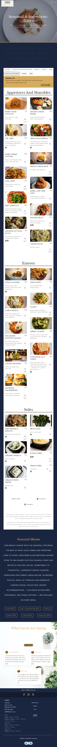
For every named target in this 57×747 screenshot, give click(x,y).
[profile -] (51, 2)
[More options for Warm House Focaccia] (25, 119)
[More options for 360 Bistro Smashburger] (25, 395)
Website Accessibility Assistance (28, 738)
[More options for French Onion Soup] (50, 172)
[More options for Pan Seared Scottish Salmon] (25, 343)
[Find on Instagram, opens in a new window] (28, 695)
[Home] (35, 716)
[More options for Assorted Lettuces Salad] (25, 238)
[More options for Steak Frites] (50, 288)
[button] (16, 110)
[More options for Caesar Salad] (50, 249)
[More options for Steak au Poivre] (25, 288)
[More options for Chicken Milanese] (25, 369)
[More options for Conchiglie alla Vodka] (50, 364)
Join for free (45, 85)
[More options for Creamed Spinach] (25, 461)
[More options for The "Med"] (25, 144)
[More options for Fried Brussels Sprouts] (25, 436)
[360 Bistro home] (7, 3)
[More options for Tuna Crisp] (25, 186)
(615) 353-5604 (9, 709)
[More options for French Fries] (50, 471)
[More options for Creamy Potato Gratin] (25, 487)
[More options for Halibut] (50, 312)
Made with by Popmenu (18, 690)
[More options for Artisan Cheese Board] (50, 119)
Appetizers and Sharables (12, 73)
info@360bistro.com (10, 712)
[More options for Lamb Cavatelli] (25, 316)
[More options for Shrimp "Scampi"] (50, 337)
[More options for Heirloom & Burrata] (50, 144)
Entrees (24, 73)
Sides (31, 73)
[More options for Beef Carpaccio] (25, 211)
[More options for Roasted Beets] (50, 223)
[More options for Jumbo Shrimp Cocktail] (25, 162)
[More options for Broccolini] (50, 434)
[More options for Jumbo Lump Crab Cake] (50, 198)
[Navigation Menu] (55, 2)
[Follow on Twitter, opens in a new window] (33, 695)
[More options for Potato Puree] (50, 458)
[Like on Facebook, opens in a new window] (24, 695)
